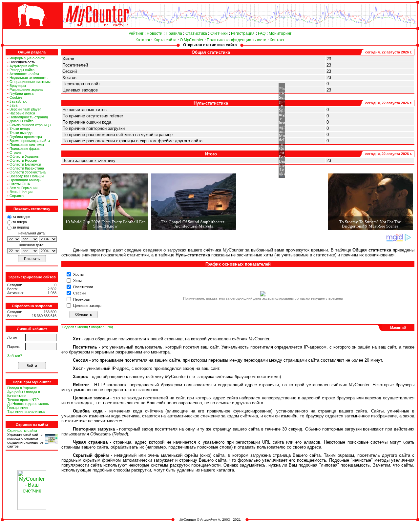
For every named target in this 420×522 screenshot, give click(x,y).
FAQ (261, 33)
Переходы (81, 299)
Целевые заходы (87, 306)
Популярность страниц (29, 117)
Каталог (143, 40)
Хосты (78, 274)
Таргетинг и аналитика (26, 411)
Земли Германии (23, 188)
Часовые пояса (22, 113)
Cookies (16, 97)
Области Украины (24, 156)
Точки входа (20, 129)
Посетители (83, 287)
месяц (82, 327)
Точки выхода (21, 133)
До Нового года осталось (28, 404)
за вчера (19, 222)
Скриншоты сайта (22, 430)
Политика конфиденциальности (236, 40)
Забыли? (14, 356)
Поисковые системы (27, 145)
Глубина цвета (21, 93)
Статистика (196, 33)
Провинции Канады (25, 180)
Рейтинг (136, 33)
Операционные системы (30, 82)
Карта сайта (165, 40)
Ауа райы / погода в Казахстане (23, 394)
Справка (17, 196)
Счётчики (219, 33)
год (110, 327)
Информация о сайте (27, 58)
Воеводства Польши (27, 176)
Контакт (277, 40)
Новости (154, 33)
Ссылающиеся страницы (30, 125)
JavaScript (18, 101)
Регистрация (243, 33)
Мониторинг (280, 33)
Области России (23, 160)
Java (13, 105)
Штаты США (20, 184)
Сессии (79, 293)
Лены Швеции (21, 192)
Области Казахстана (27, 168)
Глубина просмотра (26, 137)
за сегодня (21, 217)
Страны (16, 152)
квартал (97, 327)
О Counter (191, 40)
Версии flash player (25, 109)
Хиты (77, 281)
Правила (174, 33)
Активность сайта (24, 74)
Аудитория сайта (24, 66)
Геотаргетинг (18, 408)
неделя (68, 327)
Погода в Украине (22, 388)
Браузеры (18, 86)
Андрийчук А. (210, 519)
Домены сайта (21, 121)
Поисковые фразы (25, 149)
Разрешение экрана (26, 89)
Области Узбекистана (28, 172)
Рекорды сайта (22, 70)
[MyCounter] (32, 28)
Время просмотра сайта (30, 141)
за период (20, 227)
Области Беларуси (25, 164)
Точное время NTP (23, 400)
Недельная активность (29, 78)
